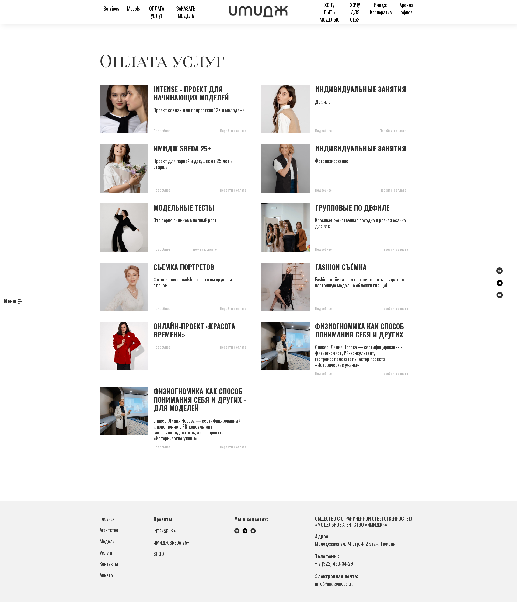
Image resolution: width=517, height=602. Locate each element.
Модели (107, 541)
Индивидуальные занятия (360, 89)
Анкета (106, 575)
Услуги (106, 552)
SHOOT (159, 554)
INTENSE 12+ (164, 531)
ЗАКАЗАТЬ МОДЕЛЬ (185, 12)
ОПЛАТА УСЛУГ (156, 12)
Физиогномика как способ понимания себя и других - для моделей (199, 399)
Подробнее (161, 130)
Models (133, 8)
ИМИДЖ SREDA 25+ (171, 542)
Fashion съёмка (340, 267)
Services (111, 8)
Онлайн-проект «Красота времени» (194, 330)
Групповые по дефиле (352, 207)
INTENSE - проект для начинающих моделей (191, 93)
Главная (107, 518)
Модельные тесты (184, 207)
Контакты (109, 564)
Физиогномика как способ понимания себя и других (359, 330)
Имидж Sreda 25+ (182, 148)
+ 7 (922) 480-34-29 (334, 563)
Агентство (109, 530)
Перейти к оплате (233, 130)
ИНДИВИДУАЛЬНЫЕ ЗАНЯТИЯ (360, 148)
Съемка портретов (183, 267)
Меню (10, 300)
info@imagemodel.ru (334, 583)
